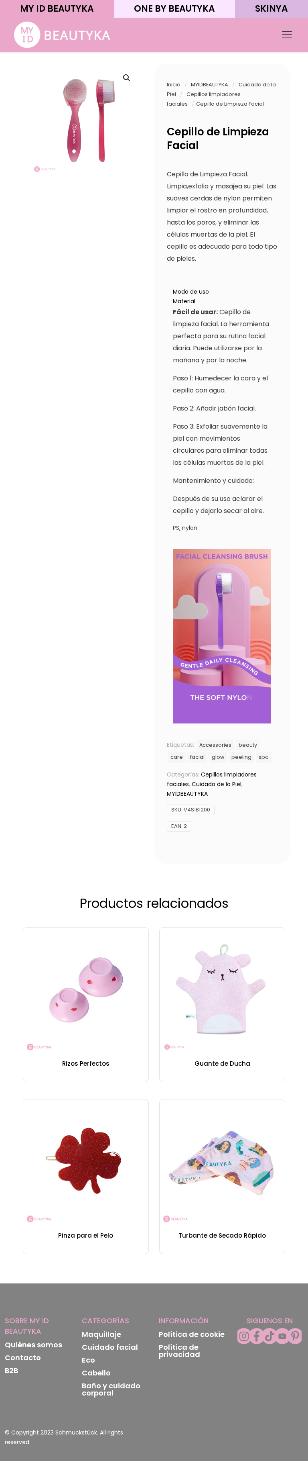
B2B (11, 1370)
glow (218, 757)
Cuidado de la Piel (216, 784)
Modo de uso (191, 292)
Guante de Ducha (222, 1063)
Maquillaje (101, 1334)
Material (184, 301)
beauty (248, 745)
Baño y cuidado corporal (111, 1389)
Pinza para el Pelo (85, 1235)
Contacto (23, 1358)
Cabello (96, 1373)
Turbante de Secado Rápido (222, 1235)
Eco (88, 1360)
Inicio (173, 84)
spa (264, 757)
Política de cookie (192, 1334)
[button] (127, 78)
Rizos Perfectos (85, 1063)
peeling (241, 757)
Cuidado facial (110, 1347)
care (176, 757)
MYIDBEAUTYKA (209, 84)
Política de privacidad (179, 1350)
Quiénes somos (33, 1345)
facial (197, 757)
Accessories (215, 745)
